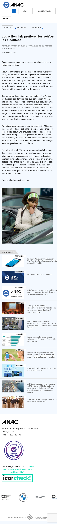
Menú (6, 19)
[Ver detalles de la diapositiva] (8, 497)
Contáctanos (44, 11)
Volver (7, 27)
